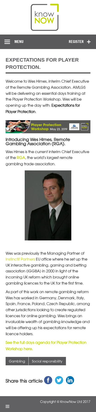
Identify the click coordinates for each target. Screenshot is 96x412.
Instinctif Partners (20, 259)
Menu (19, 41)
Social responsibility (47, 361)
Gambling (17, 361)
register (76, 41)
